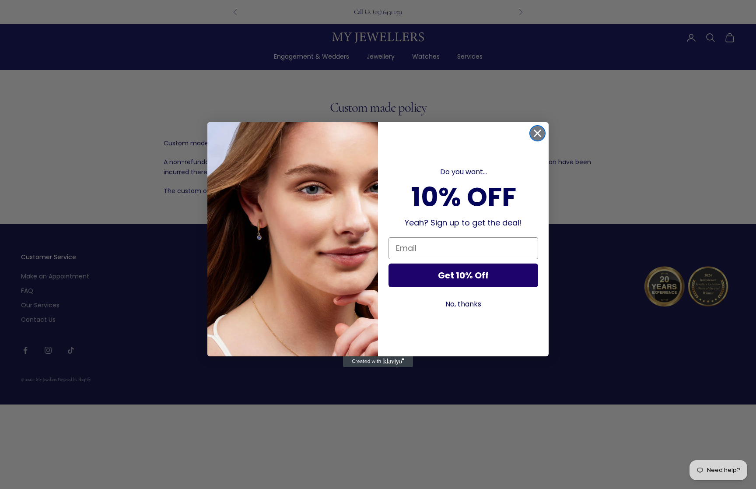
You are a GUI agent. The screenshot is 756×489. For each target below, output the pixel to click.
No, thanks (463, 304)
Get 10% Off (463, 275)
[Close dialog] (537, 133)
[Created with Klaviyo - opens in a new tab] (378, 361)
